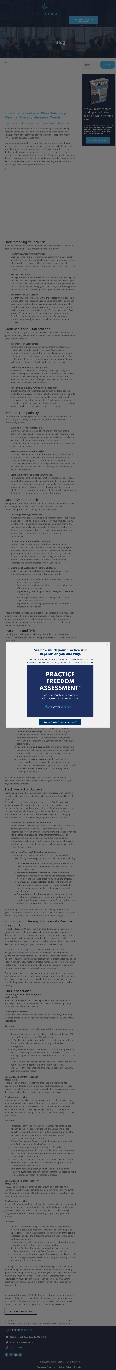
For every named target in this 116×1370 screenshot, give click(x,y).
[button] (107, 645)
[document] (58, 685)
